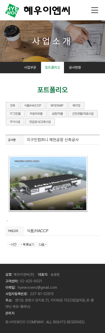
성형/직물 (57, 113)
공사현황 (75, 67)
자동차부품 (36, 113)
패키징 (76, 105)
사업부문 (30, 67)
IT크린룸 (15, 113)
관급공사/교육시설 (40, 122)
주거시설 (15, 122)
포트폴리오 (52, 67)
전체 (12, 105)
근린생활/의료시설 (83, 113)
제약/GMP (56, 105)
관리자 (10, 313)
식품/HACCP (32, 105)
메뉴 (95, 10)
